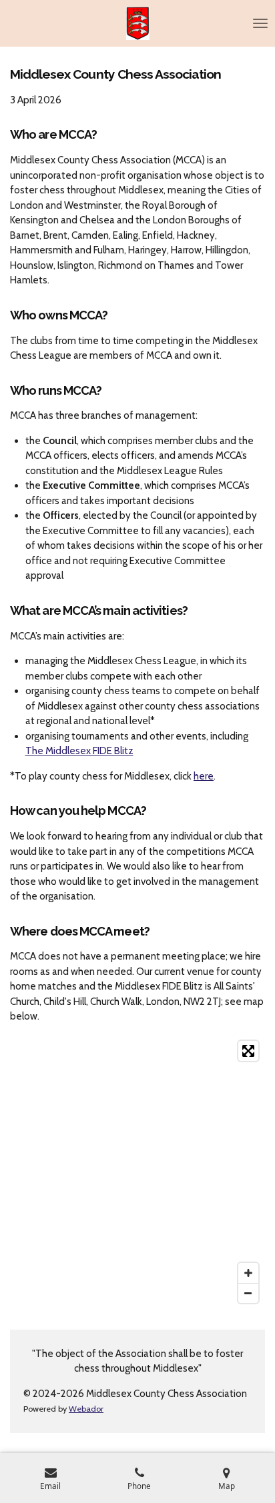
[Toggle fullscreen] (248, 1051)
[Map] (137, 1172)
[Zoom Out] (248, 1293)
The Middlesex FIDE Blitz (79, 751)
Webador (86, 1409)
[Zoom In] (248, 1273)
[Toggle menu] (260, 23)
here (204, 776)
